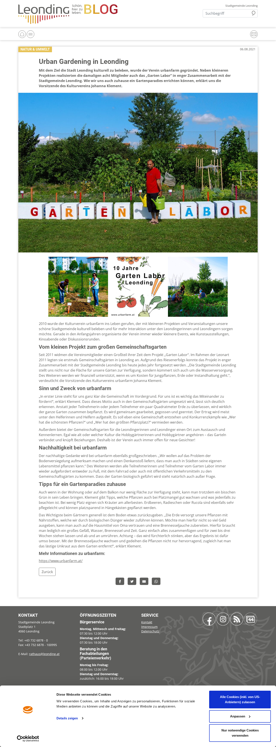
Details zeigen (67, 718)
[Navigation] (30, 34)
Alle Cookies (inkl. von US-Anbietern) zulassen (240, 699)
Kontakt (146, 622)
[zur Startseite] (68, 13)
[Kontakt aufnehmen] (254, 34)
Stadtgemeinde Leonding (241, 5)
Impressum (149, 627)
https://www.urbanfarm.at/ (61, 560)
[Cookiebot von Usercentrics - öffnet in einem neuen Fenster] (28, 738)
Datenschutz (150, 631)
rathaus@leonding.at (44, 654)
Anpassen (237, 716)
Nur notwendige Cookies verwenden (240, 732)
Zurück (47, 571)
